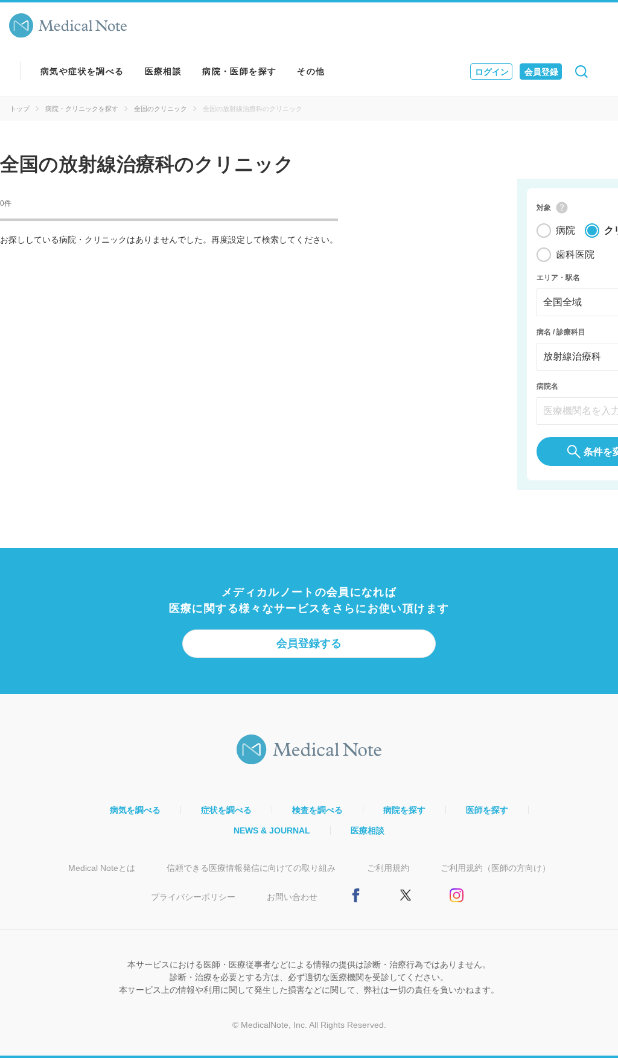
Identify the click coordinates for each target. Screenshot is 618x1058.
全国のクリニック (160, 108)
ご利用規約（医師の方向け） (495, 868)
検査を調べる (317, 810)
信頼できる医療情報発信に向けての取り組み (251, 868)
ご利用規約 (388, 868)
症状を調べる (226, 810)
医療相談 (163, 71)
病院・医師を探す (239, 71)
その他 (311, 71)
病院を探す (404, 810)
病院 (565, 230)
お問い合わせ (292, 897)
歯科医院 (575, 254)
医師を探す (487, 810)
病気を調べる (135, 810)
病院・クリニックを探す (81, 108)
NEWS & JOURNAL (272, 830)
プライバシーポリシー (193, 897)
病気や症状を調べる (82, 71)
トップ (20, 108)
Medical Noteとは (101, 868)
